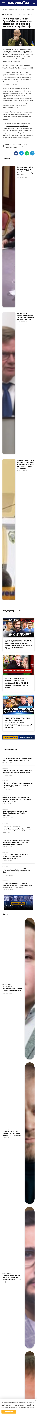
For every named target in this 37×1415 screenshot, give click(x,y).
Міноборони (18, 146)
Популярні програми (11, 611)
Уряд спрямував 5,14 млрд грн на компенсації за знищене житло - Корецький (14, 813)
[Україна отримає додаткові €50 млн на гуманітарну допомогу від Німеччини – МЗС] (8, 383)
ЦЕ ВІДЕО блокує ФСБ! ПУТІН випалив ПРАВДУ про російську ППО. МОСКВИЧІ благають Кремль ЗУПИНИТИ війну (18, 683)
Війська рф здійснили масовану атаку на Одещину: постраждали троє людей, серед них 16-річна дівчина (17, 785)
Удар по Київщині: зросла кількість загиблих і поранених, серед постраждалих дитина (15, 856)
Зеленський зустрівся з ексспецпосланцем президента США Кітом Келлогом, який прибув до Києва (25, 171)
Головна (4, 9)
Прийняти (9, 1411)
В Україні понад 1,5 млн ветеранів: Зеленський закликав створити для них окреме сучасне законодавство (25, 464)
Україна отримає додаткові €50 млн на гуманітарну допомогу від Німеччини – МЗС (16, 871)
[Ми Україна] (18, 3)
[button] (16, 153)
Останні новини (9, 749)
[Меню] (3, 3)
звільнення (27, 146)
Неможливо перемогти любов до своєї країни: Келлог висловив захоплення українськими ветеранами (16, 842)
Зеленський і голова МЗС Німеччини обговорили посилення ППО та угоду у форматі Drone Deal (16, 799)
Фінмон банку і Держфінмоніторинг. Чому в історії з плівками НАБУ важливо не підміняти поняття (12, 990)
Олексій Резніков (16, 144)
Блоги (5, 914)
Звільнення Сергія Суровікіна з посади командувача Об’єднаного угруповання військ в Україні (17, 51)
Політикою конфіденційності (26, 1407)
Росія (7, 144)
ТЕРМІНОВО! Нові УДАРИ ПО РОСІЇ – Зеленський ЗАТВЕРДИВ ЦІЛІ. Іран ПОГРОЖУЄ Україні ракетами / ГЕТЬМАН (18, 723)
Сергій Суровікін (11, 147)
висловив (14, 65)
